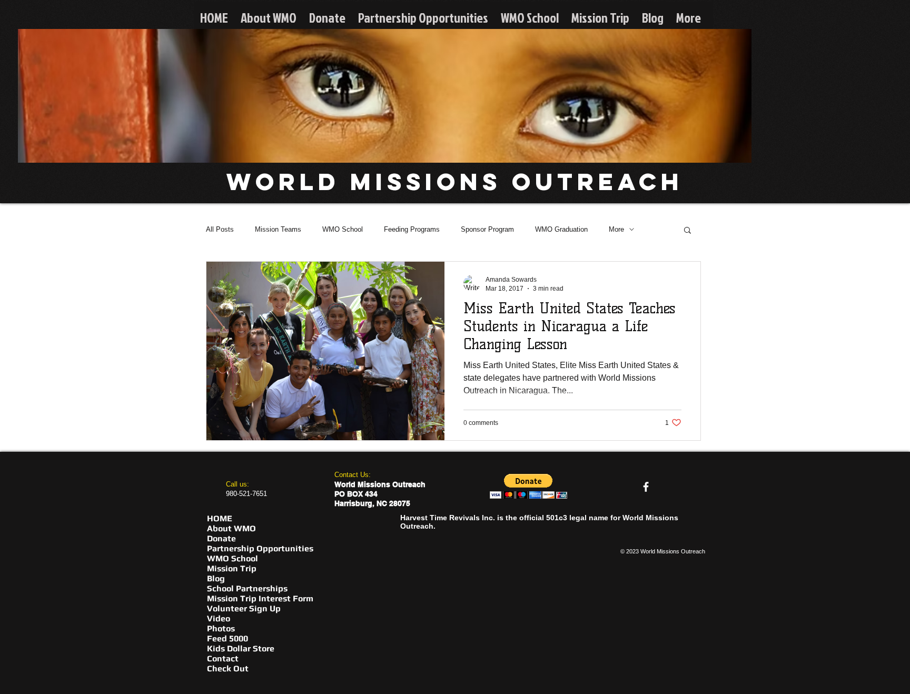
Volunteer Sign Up (244, 608)
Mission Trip (231, 568)
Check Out (228, 668)
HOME (219, 518)
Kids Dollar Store (240, 648)
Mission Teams (278, 229)
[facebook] (645, 486)
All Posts (220, 229)
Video (218, 618)
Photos (221, 628)
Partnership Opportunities (260, 548)
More (616, 229)
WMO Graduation (561, 229)
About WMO (231, 528)
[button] (687, 230)
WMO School (342, 229)
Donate (221, 538)
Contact (223, 658)
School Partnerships (247, 588)
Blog (216, 578)
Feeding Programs (412, 229)
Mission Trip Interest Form (260, 598)
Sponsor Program (487, 229)
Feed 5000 (227, 638)
